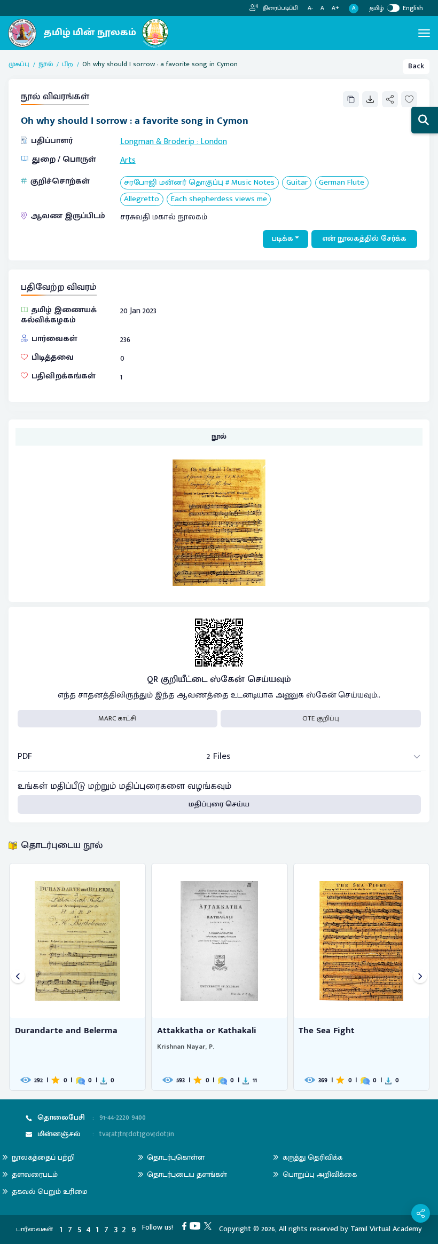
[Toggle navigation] (424, 33)
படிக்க (282, 238)
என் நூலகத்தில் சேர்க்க (364, 238)
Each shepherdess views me (219, 199)
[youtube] (197, 1225)
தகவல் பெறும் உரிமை (50, 1191)
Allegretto (141, 199)
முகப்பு (19, 64)
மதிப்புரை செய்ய (219, 804)
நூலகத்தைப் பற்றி (43, 1157)
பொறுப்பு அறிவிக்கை (320, 1174)
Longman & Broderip (157, 141)
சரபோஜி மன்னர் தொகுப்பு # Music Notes (199, 183)
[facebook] (186, 1225)
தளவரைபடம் (35, 1174)
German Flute (341, 183)
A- (310, 8)
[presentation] (18, 977)
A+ (335, 8)
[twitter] (209, 1225)
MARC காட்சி (117, 718)
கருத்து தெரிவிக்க (312, 1157)
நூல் (45, 64)
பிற (67, 64)
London (213, 141)
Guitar (297, 183)
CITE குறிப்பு (320, 718)
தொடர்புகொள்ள (176, 1157)
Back (416, 66)
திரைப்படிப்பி (279, 8)
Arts (128, 160)
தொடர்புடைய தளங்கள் (187, 1174)
